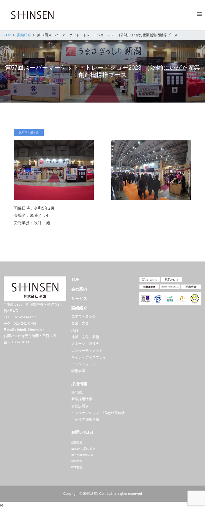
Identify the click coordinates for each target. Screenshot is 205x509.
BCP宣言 (76, 467)
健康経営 (76, 442)
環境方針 (76, 461)
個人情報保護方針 (82, 454)
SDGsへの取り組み (83, 448)
